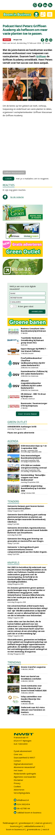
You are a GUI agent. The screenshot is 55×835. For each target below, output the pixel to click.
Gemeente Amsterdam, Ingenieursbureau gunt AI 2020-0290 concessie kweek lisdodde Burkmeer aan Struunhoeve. (27, 530)
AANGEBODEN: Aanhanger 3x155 (21, 426)
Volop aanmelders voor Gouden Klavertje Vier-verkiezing (31, 699)
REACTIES (9, 185)
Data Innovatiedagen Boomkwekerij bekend (31, 456)
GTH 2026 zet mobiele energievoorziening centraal (34, 466)
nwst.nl (46, 829)
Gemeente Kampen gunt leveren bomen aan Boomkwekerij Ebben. (25, 507)
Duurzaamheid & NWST (24, 757)
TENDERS (13, 501)
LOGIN (8, 178)
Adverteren (19, 789)
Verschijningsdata (22, 793)
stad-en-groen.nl (43, 823)
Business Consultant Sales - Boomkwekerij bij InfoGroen (33, 329)
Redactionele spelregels (25, 773)
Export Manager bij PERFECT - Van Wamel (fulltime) (34, 349)
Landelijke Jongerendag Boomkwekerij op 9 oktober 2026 (33, 488)
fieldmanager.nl (10, 823)
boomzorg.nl (16, 826)
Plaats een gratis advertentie (20, 432)
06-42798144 (23, 808)
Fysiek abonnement (23, 751)
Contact (17, 760)
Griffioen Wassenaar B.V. (14, 172)
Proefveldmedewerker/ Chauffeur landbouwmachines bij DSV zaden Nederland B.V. (33, 362)
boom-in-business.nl (15, 829)
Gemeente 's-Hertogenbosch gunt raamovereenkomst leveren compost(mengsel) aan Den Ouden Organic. (27, 549)
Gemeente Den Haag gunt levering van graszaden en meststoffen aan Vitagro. (25, 539)
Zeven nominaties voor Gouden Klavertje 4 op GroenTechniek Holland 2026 (33, 688)
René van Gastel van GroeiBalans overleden (31, 677)
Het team (18, 770)
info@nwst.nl (23, 800)
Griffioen (41, 56)
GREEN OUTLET (17, 422)
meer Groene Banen (27, 413)
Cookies (17, 786)
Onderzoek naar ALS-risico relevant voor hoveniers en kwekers (33, 709)
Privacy (17, 783)
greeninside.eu (33, 829)
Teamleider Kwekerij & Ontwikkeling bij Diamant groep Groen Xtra (32, 340)
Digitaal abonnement (23, 764)
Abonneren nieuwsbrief (24, 767)
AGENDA (12, 441)
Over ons (18, 754)
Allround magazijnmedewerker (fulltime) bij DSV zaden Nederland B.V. (31, 384)
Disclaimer (18, 780)
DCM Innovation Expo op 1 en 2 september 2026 (34, 446)
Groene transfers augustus (33, 667)
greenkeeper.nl (26, 823)
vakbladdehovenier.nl (33, 826)
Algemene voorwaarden (25, 776)
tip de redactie (17, 197)
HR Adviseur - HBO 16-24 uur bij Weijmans (33, 395)
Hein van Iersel (9, 43)
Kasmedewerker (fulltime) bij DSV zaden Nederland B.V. (34, 372)
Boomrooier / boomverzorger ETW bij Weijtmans (34, 404)
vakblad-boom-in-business (29, 812)
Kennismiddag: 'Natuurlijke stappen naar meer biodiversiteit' (33, 477)
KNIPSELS (13, 562)
